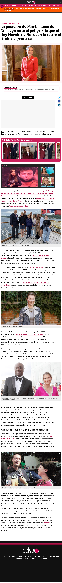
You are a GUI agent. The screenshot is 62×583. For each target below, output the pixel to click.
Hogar (41, 556)
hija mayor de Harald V (36, 267)
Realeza (13, 5)
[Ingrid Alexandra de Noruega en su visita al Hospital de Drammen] (28, 158)
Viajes (27, 559)
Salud (46, 556)
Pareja (21, 556)
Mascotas (20, 559)
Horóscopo (42, 559)
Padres (28, 556)
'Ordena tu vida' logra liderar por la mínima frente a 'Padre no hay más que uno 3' (32, 10)
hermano (47, 523)
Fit (17, 556)
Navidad (33, 559)
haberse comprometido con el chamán (30, 334)
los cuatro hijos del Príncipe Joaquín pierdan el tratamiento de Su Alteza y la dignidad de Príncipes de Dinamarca (27, 193)
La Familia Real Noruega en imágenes (23, 140)
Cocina (34, 556)
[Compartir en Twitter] (59, 97)
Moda (6, 556)
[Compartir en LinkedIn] (59, 105)
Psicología (54, 556)
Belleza (12, 556)
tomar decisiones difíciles (18, 206)
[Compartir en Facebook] (59, 101)
